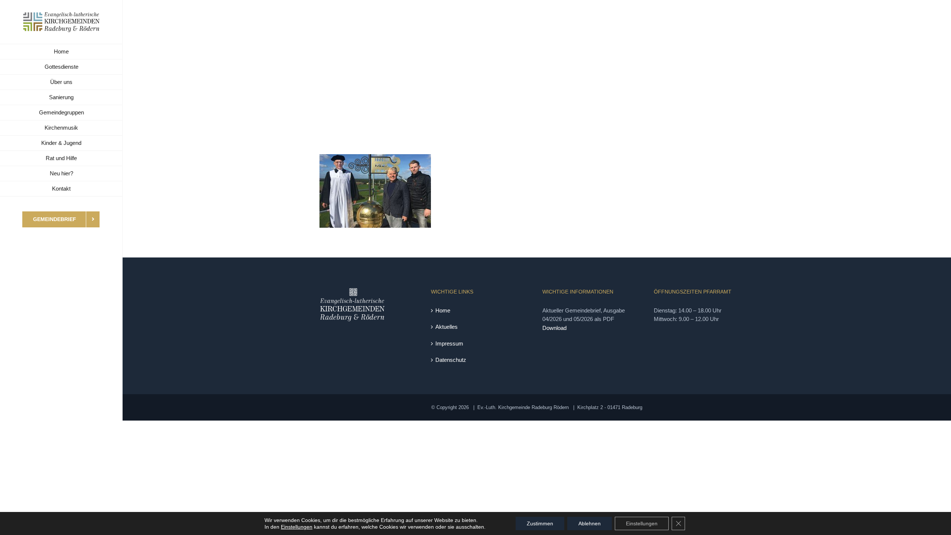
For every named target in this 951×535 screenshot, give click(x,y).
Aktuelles (446, 327)
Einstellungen (296, 527)
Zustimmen (540, 523)
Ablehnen (589, 523)
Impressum (449, 343)
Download (554, 328)
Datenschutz (450, 360)
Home (442, 310)
